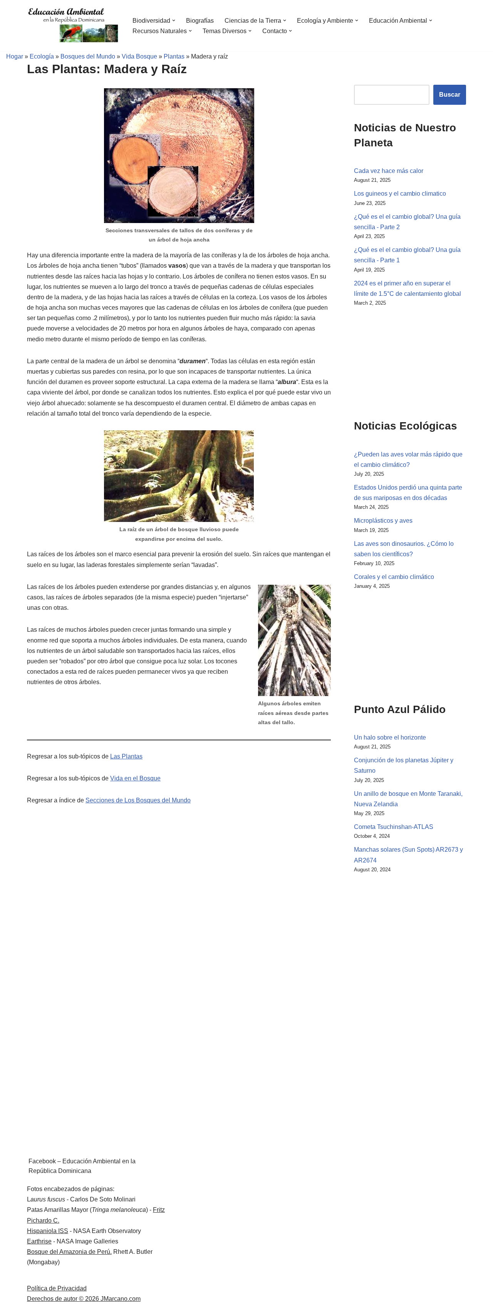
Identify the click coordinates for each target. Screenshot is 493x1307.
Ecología (42, 56)
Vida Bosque (139, 56)
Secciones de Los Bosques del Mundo (138, 800)
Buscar (449, 94)
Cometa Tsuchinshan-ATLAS (393, 827)
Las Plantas (126, 756)
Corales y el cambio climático (394, 577)
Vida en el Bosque (135, 778)
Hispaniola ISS (47, 1231)
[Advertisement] (392, 361)
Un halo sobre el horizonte (390, 737)
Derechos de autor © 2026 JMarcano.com (84, 1298)
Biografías (200, 20)
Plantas (174, 56)
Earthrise (39, 1241)
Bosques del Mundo (87, 56)
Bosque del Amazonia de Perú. (69, 1251)
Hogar (11, 56)
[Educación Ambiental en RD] (73, 25)
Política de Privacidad (57, 1288)
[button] (173, 20)
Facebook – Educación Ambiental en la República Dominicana (82, 1166)
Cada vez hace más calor (388, 171)
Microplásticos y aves (383, 520)
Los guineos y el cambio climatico (400, 193)
